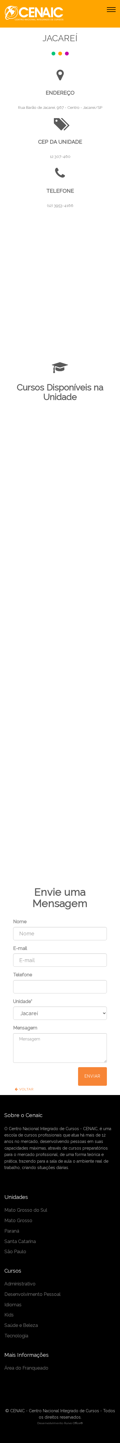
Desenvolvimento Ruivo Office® (60, 1423)
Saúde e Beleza (21, 1325)
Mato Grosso (18, 1220)
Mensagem (25, 1028)
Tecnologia (16, 1336)
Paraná (11, 1231)
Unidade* (22, 1001)
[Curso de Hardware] (60, 832)
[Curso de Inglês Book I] (60, 713)
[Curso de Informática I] (60, 824)
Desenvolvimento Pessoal (32, 1294)
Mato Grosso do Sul (25, 1210)
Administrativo (20, 1284)
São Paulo (15, 1251)
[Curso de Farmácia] (60, 839)
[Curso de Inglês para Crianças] (60, 705)
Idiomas (13, 1304)
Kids (9, 1315)
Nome (20, 921)
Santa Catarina (20, 1241)
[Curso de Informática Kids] (60, 720)
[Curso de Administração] (60, 854)
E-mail (20, 948)
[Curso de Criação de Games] (60, 847)
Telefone (22, 974)
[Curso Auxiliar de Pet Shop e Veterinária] (60, 861)
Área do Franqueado (26, 1368)
